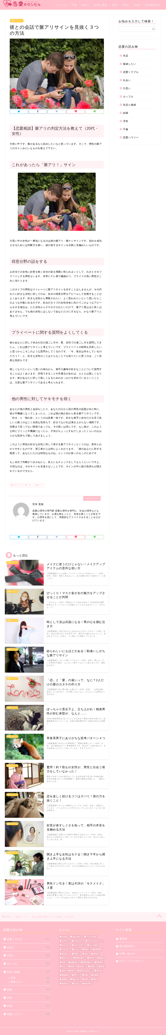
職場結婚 (65, 975)
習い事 (99, 971)
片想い (29, 485)
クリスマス (78, 941)
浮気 (114, 5)
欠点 (63, 966)
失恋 (125, 55)
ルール (76, 949)
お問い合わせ (127, 953)
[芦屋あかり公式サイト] (14, 3)
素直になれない (85, 971)
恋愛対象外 (87, 962)
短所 (63, 971)
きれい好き (76, 937)
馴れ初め (88, 983)
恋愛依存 (74, 962)
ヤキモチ (65, 949)
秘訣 (72, 971)
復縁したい (129, 64)
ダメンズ (65, 945)
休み (86, 954)
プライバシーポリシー (132, 961)
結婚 (137, 5)
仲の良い (65, 954)
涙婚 (72, 966)
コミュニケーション (95, 941)
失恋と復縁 (100, 5)
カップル (61, 5)
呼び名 (91, 958)
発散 (102, 966)
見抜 (86, 975)
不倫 (74, 5)
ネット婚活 (93, 945)
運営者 (123, 938)
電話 (95, 979)
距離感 (96, 975)
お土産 (64, 937)
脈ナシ (76, 975)
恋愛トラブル (131, 72)
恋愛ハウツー (16, 21)
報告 (101, 958)
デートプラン (79, 945)
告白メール (66, 958)
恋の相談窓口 (152, 5)
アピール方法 (91, 937)
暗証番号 (100, 962)
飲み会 (76, 983)
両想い (87, 949)
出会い (85, 5)
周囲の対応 (80, 958)
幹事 (63, 962)
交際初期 (98, 949)
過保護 (64, 979)
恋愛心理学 (17, 485)
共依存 (96, 954)
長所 (86, 979)
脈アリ (40, 485)
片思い (126, 5)
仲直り (76, 954)
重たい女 (75, 979)
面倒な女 (65, 983)
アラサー (65, 941)
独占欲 (92, 966)
